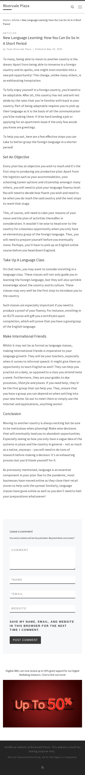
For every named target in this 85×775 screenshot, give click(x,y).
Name (16, 579)
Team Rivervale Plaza (19, 49)
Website (18, 608)
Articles (15, 20)
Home (6, 20)
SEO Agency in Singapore (62, 757)
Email (17, 594)
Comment (19, 550)
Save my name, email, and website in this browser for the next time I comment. (42, 625)
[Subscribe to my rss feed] (42, 767)
